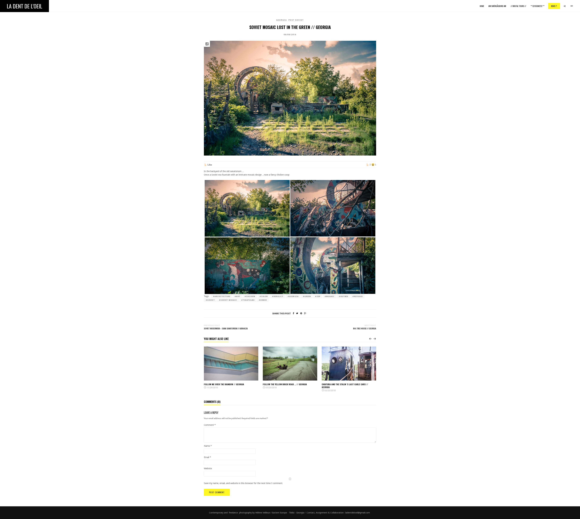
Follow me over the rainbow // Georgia (224, 384)
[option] (231, 368)
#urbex (263, 300)
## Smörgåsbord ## (497, 6)
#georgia (293, 296)
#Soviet (210, 300)
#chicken (250, 296)
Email (207, 457)
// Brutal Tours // (518, 6)
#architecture (221, 296)
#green (307, 296)
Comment (210, 424)
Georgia (281, 20)
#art (237, 296)
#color (263, 296)
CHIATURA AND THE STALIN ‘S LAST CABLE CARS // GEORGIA (345, 386)
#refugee (357, 296)
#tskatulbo (248, 300)
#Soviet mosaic (228, 300)
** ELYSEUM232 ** (537, 6)
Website (208, 468)
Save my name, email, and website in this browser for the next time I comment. (243, 483)
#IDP (317, 296)
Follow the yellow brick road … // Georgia (285, 384)
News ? (554, 6)
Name (208, 445)
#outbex (343, 296)
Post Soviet (296, 20)
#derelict (277, 296)
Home (482, 6)
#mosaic (330, 296)
